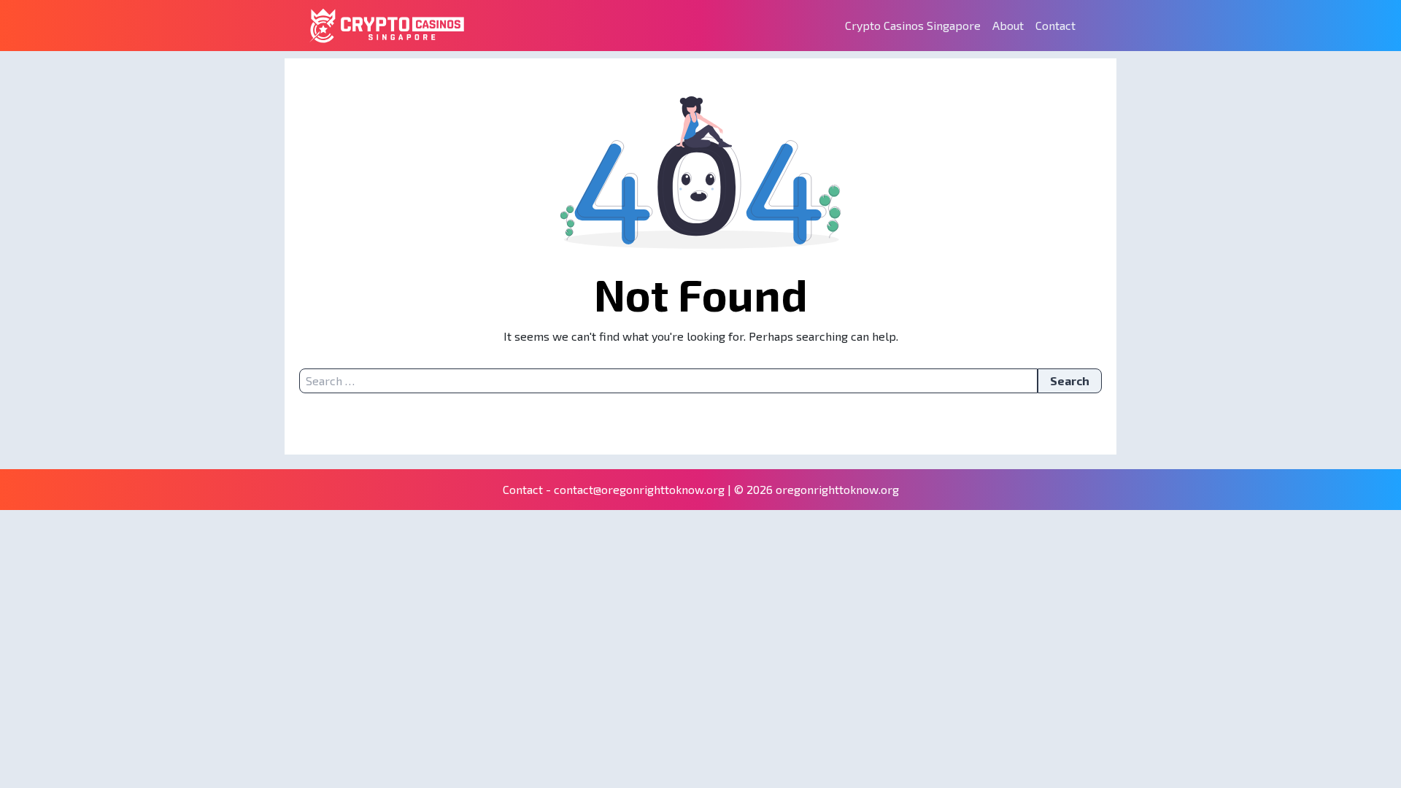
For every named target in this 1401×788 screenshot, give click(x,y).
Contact (1055, 25)
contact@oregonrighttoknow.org (639, 489)
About (1008, 25)
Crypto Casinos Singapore (913, 25)
